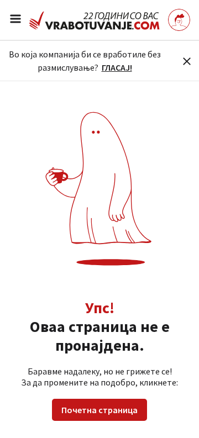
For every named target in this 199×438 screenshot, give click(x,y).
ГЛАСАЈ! (117, 67)
